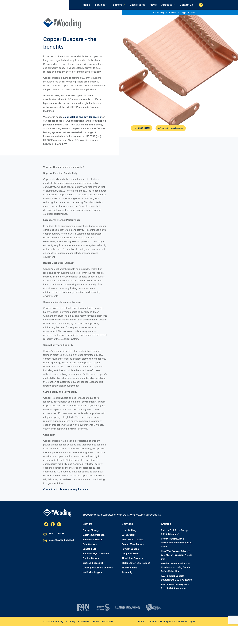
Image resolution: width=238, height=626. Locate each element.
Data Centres (90, 544)
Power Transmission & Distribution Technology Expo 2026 (176, 542)
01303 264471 (143, 128)
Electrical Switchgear (94, 534)
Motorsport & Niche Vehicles (98, 567)
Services (100, 4)
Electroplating (129, 567)
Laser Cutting (129, 530)
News (153, 4)
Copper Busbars (130, 553)
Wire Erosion (128, 534)
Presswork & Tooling (132, 539)
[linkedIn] (201, 5)
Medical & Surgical (93, 572)
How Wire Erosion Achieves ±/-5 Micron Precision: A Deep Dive (176, 554)
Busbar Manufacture (133, 544)
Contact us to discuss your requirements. (65, 489)
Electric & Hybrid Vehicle (96, 553)
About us (166, 4)
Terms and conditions (147, 621)
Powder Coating (130, 548)
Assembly (127, 572)
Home (86, 4)
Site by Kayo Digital (185, 621)
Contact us (186, 4)
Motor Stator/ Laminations (136, 562)
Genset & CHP (90, 548)
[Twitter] (46, 524)
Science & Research (93, 562)
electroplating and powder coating (82, 116)
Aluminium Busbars (132, 558)
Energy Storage (91, 530)
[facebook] (53, 524)
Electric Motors (91, 558)
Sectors (117, 4)
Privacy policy (167, 621)
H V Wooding (159, 12)
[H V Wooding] (62, 23)
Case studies (137, 4)
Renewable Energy (92, 539)
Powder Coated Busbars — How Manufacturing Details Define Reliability (175, 567)
